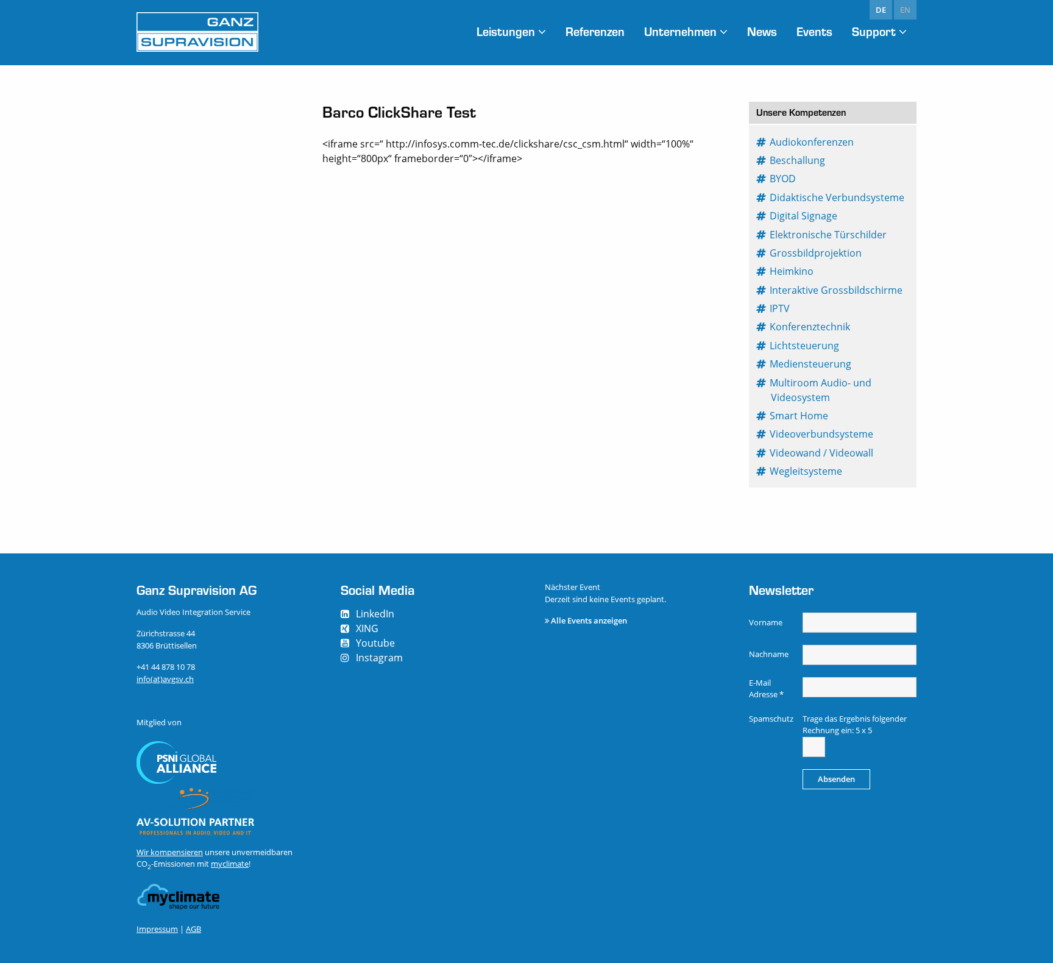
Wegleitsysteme (806, 471)
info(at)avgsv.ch (165, 678)
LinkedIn (375, 613)
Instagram (379, 657)
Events (814, 31)
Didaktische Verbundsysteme (837, 197)
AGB (193, 928)
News (762, 31)
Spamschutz (771, 718)
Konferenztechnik (810, 326)
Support (874, 31)
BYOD (783, 178)
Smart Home (799, 415)
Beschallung (798, 160)
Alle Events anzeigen (589, 620)
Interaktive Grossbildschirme (836, 290)
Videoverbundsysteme (822, 434)
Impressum (157, 928)
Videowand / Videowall (822, 453)
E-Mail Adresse (766, 688)
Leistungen (506, 31)
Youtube (375, 643)
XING (367, 628)
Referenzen (595, 31)
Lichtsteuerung (805, 345)
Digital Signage (804, 215)
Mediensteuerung (811, 364)
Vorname (765, 622)
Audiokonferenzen (812, 142)
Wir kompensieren (169, 852)
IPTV (780, 308)
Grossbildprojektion (816, 253)
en (905, 9)
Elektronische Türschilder (829, 234)
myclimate (230, 863)
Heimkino (792, 271)
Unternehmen (680, 31)
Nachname (769, 654)
